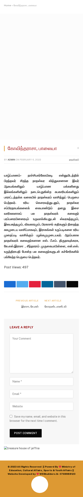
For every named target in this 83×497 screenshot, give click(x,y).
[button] (7, 489)
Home (7, 5)
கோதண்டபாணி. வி (55, 306)
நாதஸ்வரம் (74, 159)
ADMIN (11, 159)
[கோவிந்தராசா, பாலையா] (41, 138)
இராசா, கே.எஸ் (29, 306)
